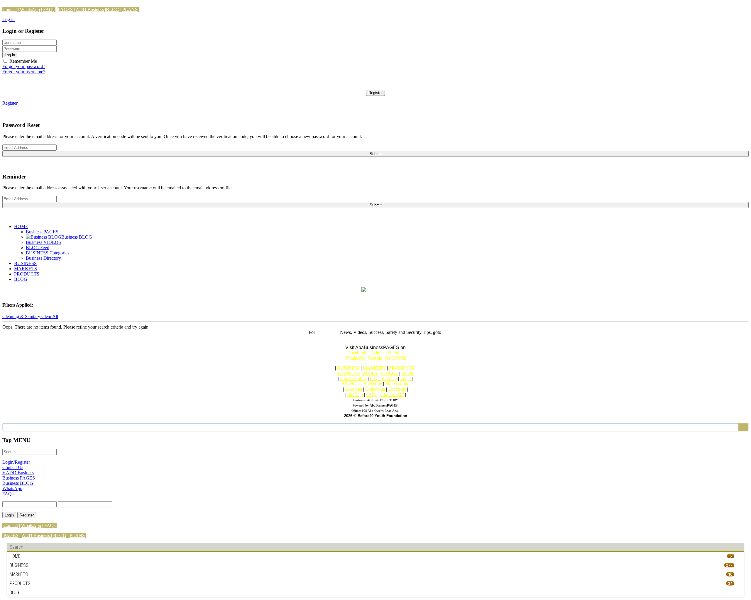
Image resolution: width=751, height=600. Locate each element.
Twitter (376, 352)
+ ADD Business (18, 472)
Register (375, 93)
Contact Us (12, 467)
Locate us (397, 389)
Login (9, 515)
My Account (396, 383)
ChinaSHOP (392, 394)
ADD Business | (37, 535)
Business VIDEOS (43, 242)
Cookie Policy (353, 378)
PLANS (130, 9)
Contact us (375, 389)
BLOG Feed (37, 247)
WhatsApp (30, 9)
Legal (405, 378)
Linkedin (394, 352)
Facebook (357, 352)
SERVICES (348, 373)
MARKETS (25, 268)
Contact (9, 9)
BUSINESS (25, 263)
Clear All (49, 316)
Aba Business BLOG (375, 337)
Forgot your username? (23, 71)
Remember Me (22, 61)
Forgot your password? (23, 66)
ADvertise (351, 383)
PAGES (65, 9)
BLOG (112, 9)
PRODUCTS (26, 273)
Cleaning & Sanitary (21, 316)
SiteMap (355, 394)
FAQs (48, 9)
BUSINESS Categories (47, 252)
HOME (21, 226)
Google (376, 358)
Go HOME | (396, 358)
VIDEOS (389, 373)
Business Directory (43, 258)
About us (353, 389)
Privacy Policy (383, 378)
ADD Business (90, 9)
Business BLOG (17, 483)
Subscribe (373, 383)
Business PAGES (42, 231)
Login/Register (16, 462)
